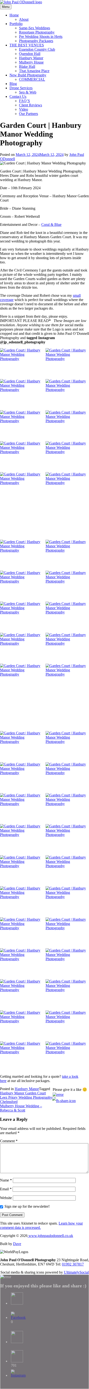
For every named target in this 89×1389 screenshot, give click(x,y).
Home (14, 15)
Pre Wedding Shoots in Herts (40, 37)
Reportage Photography (37, 32)
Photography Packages (36, 41)
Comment (9, 1141)
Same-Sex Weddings (34, 28)
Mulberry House (31, 62)
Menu (5, 7)
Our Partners (28, 114)
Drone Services (21, 88)
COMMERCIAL (32, 79)
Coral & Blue (51, 224)
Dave (17, 1244)
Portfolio (16, 24)
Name (6, 1180)
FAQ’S (24, 101)
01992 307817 (73, 1264)
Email (6, 1189)
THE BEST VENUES (26, 45)
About (23, 19)
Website (6, 1198)
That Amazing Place (34, 71)
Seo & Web (27, 92)
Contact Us (17, 96)
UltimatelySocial (76, 1272)
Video (23, 109)
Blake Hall (27, 66)
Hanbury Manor (31, 58)
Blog (13, 84)
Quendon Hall (29, 54)
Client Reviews (30, 105)
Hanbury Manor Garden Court (23, 1093)
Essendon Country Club (37, 49)
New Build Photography (27, 75)
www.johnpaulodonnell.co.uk (50, 1236)
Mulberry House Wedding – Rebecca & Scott (21, 1108)
